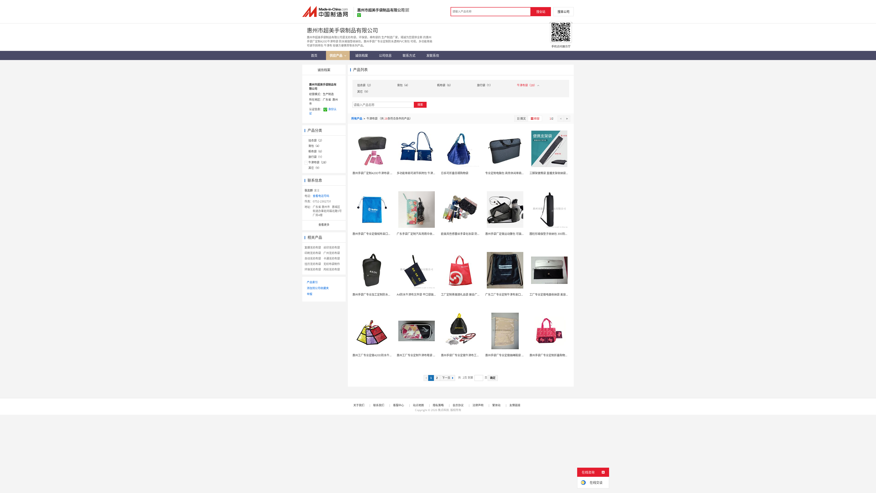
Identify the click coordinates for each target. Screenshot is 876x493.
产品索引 (312, 282)
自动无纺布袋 (313, 258)
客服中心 (398, 405)
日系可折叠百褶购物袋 (454, 173)
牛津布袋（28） (318, 162)
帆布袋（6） (316, 151)
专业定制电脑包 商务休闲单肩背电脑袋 (508, 173)
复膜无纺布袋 (313, 247)
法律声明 (477, 405)
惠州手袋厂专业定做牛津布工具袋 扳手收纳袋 (468, 355)
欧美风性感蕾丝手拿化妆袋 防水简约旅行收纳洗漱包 (473, 234)
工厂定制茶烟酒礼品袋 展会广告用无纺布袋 (467, 294)
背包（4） (314, 146)
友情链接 (514, 405)
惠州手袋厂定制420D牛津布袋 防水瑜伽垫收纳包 (382, 173)
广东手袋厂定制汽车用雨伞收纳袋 (417, 234)
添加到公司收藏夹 (318, 288)
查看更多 (323, 225)
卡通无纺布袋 (331, 258)
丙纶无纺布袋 (331, 269)
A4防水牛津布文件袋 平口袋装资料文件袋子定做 (426, 294)
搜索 (420, 105)
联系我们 (378, 405)
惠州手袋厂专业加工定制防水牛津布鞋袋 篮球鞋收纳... (385, 294)
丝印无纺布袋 (331, 247)
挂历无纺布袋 (313, 264)
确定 (492, 378)
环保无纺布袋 (313, 269)
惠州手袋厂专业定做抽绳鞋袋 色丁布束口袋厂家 (514, 355)
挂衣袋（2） (316, 140)
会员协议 (458, 405)
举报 (309, 294)
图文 (523, 119)
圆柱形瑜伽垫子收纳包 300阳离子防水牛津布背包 (559, 234)
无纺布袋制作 (331, 264)
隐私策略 (438, 405)
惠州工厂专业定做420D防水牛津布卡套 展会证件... (383, 355)
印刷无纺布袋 (313, 253)
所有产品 (357, 119)
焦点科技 (443, 410)
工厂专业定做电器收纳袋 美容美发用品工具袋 (557, 294)
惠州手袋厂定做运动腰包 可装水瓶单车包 (510, 234)
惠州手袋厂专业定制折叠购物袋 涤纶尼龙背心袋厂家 (561, 355)
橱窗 (537, 119)
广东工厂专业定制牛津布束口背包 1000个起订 (513, 294)
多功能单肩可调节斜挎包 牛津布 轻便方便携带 (425, 173)
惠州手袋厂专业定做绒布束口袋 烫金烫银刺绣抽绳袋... (385, 234)
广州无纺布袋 (331, 253)
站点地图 (418, 405)
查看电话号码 (321, 196)
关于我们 (358, 405)
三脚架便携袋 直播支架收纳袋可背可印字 (554, 173)
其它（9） (314, 168)
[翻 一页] (426, 378)
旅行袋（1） (316, 157)
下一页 (446, 378)
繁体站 (496, 405)
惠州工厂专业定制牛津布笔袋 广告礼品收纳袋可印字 (428, 355)
